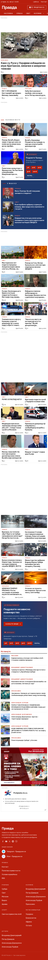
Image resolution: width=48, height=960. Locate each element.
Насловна (8, 13)
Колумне (37, 13)
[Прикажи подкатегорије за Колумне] (43, 13)
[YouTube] (6, 841)
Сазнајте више (11, 624)
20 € (39, 167)
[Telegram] (13, 841)
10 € (33, 167)
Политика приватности (11, 871)
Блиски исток (31, 918)
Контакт (44, 2)
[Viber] (16, 841)
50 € (28, 171)
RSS (3, 878)
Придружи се (39, 7)
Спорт (4, 910)
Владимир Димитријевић (35, 889)
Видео (4, 900)
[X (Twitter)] (9, 841)
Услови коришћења (9, 874)
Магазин (5, 896)
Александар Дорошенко (36, 896)
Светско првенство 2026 (12, 914)
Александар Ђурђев (34, 900)
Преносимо (30, 904)
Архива (4, 904)
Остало (29, 925)
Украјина (29, 914)
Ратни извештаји (33, 910)
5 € (28, 167)
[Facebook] (3, 841)
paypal (30, 175)
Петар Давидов (32, 893)
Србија (19, 13)
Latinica (36, 2)
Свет (28, 13)
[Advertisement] (24, 25)
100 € (35, 171)
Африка (29, 922)
